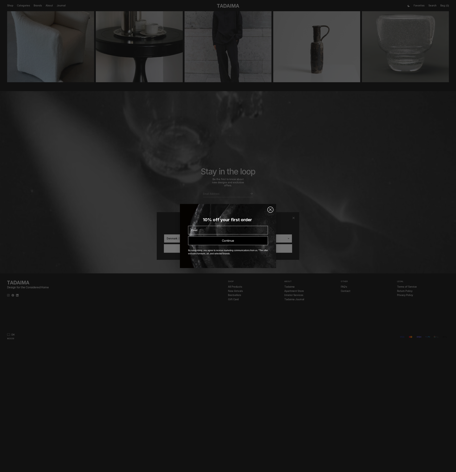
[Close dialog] (270, 210)
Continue (228, 240)
